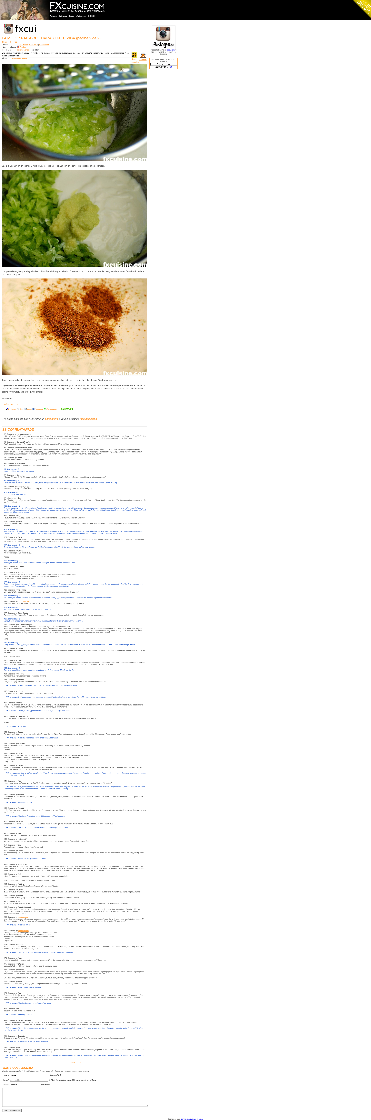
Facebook (39, 409)
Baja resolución (134, 60)
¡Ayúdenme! (81, 16)
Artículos (53, 16)
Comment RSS (75, 1062)
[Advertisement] (161, 115)
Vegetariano (44, 45)
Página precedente (19, 58)
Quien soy (63, 16)
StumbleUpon (51, 409)
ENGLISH (91, 16)
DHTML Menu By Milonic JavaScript (192, 1119)
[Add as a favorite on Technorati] (65, 409)
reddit (29, 409)
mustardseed (23, 917)
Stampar (143, 60)
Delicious (12, 409)
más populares (88, 418)
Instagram (171, 50)
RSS (170, 67)
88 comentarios (23, 50)
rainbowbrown (23, 602)
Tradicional (33, 45)
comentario (51, 418)
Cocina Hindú (22, 45)
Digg (21, 409)
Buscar (72, 16)
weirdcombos (23, 931)
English (22, 47)
